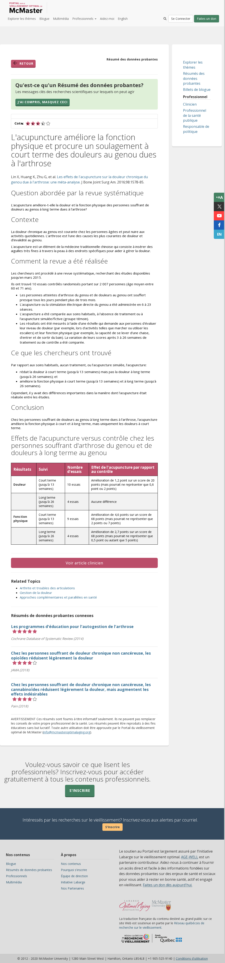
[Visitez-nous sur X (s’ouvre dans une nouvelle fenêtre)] (219, 206)
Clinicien (190, 104)
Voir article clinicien (84, 563)
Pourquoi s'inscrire (74, 870)
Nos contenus (71, 864)
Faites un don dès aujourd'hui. (167, 884)
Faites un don (206, 18)
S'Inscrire (112, 827)
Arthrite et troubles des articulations (47, 588)
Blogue (44, 18)
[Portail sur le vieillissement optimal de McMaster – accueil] (135, 903)
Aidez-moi (107, 18)
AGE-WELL (189, 857)
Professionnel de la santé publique (194, 115)
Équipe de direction (74, 876)
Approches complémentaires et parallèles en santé (58, 597)
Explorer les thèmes (22, 18)
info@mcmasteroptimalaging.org (66, 732)
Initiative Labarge (73, 882)
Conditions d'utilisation (192, 958)
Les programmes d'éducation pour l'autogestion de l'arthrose (72, 626)
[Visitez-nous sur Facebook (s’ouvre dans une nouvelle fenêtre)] (219, 225)
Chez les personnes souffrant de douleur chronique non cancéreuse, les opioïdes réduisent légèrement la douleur (81, 655)
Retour (26, 63)
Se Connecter (180, 18)
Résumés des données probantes (194, 78)
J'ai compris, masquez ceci (42, 102)
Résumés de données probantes (29, 870)
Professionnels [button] (83, 18)
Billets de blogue (196, 89)
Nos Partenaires (72, 888)
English (123, 18)
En (219, 234)
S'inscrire (79, 790)
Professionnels (16, 876)
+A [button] (219, 197)
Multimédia (61, 18)
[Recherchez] (165, 18)
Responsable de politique (196, 129)
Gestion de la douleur (36, 592)
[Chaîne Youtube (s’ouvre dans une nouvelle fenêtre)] (219, 215)
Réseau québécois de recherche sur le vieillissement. (161, 925)
